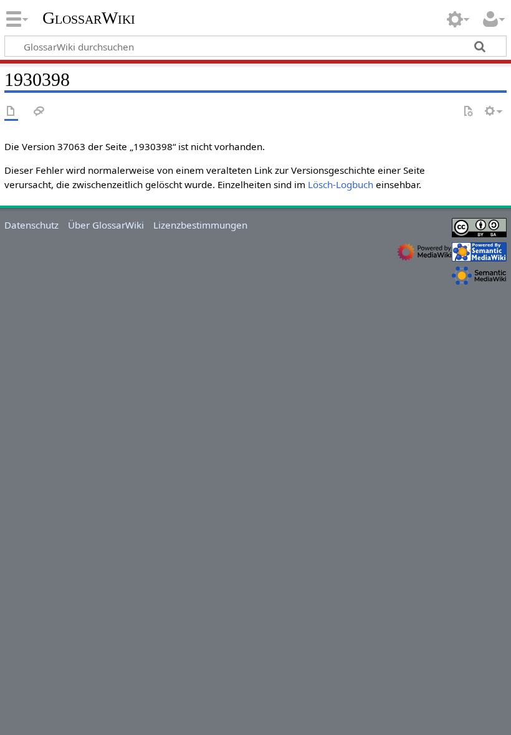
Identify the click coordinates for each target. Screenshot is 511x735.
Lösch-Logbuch (340, 184)
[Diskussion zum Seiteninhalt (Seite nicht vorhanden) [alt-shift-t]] (39, 112)
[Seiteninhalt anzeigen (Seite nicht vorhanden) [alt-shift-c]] (11, 112)
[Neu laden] (468, 112)
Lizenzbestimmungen (200, 225)
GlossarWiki (88, 18)
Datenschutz (31, 225)
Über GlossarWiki (106, 225)
